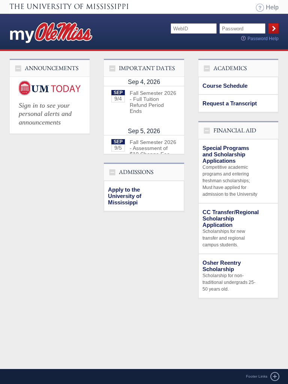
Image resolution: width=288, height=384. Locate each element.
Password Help (263, 38)
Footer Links (256, 376)
